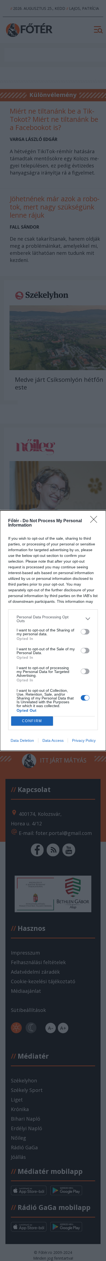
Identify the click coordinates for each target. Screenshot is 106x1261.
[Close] (95, 521)
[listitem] (53, 619)
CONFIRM (32, 721)
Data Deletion (22, 740)
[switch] (85, 631)
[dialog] (53, 630)
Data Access (53, 740)
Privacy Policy (84, 740)
